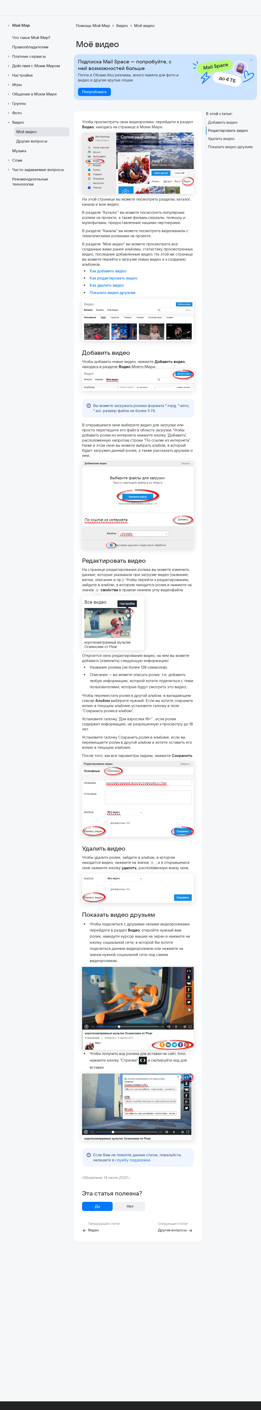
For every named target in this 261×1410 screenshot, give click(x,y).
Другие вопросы (31, 141)
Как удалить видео (107, 285)
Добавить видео (223, 122)
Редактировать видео (228, 130)
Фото (17, 112)
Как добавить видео (108, 271)
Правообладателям (30, 47)
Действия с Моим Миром (36, 65)
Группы (19, 103)
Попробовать (94, 91)
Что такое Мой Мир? (31, 37)
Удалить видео (221, 138)
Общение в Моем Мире (34, 94)
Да (97, 1206)
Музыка (19, 150)
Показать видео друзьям (112, 292)
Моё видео (26, 131)
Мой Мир (21, 25)
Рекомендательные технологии (30, 182)
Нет (130, 1206)
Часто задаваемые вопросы (38, 169)
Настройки (22, 75)
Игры (17, 84)
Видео (18, 122)
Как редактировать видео (113, 278)
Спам (17, 160)
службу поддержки (132, 1160)
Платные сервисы (29, 56)
